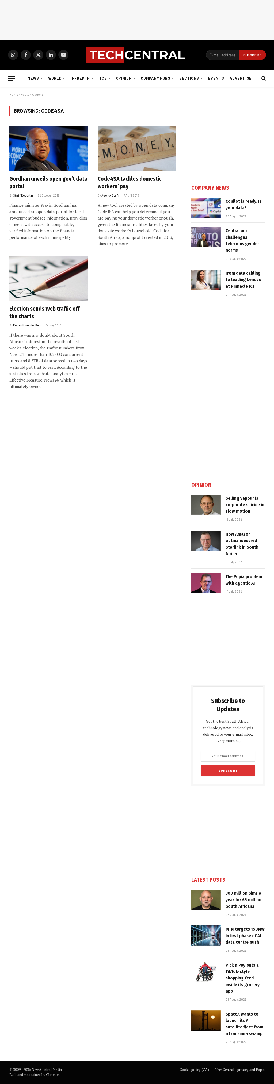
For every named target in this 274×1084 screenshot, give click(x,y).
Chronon (53, 1074)
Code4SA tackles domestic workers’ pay (130, 182)
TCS (103, 78)
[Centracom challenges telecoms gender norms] (206, 237)
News (33, 78)
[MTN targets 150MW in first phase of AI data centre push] (206, 935)
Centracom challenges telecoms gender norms (242, 240)
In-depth (80, 78)
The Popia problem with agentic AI (244, 580)
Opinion (124, 78)
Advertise (241, 78)
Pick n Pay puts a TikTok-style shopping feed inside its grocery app (243, 978)
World (55, 78)
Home (13, 94)
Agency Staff (110, 195)
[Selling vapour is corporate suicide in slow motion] (206, 505)
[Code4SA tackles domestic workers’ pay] (137, 148)
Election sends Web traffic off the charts (44, 312)
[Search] (263, 78)
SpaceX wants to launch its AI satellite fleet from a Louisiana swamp (244, 1023)
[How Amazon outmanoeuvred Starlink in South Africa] (206, 541)
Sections (189, 78)
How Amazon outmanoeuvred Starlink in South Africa (242, 543)
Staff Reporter (23, 195)
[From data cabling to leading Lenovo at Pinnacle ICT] (206, 280)
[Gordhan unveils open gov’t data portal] (48, 148)
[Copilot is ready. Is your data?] (206, 208)
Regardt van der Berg (27, 325)
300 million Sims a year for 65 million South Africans (243, 899)
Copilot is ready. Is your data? (244, 204)
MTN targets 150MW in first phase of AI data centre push (245, 935)
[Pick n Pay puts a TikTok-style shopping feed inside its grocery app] (206, 972)
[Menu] (11, 78)
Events (216, 78)
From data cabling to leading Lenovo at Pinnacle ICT (243, 279)
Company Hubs (155, 78)
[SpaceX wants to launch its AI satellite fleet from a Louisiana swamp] (206, 1020)
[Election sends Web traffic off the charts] (48, 278)
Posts (25, 94)
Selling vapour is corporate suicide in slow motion (245, 504)
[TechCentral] (137, 55)
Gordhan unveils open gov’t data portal (48, 182)
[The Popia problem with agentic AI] (206, 583)
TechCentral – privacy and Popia (240, 1069)
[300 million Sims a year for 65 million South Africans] (206, 900)
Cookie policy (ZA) (194, 1069)
